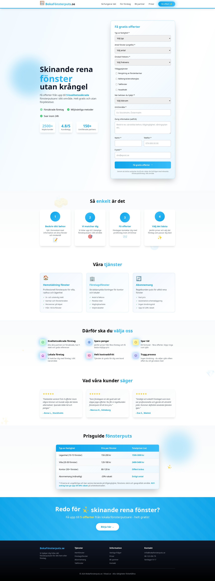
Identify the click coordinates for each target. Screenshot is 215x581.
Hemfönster (79, 552)
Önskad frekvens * (122, 57)
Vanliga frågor (115, 552)
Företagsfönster (81, 556)
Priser (151, 4)
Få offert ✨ (166, 4)
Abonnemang (80, 559)
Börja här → (107, 526)
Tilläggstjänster (121, 69)
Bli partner (140, 4)
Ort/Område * (120, 107)
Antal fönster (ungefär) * (125, 45)
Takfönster (79, 563)
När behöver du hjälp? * (125, 95)
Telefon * (147, 138)
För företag (125, 4)
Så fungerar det (108, 4)
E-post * (118, 150)
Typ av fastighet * (122, 33)
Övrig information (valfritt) (126, 119)
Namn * (118, 138)
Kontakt (112, 563)
